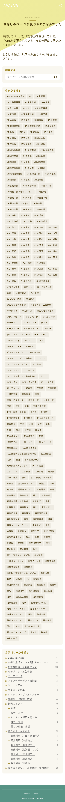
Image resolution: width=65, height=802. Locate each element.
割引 (18, 430)
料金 (35, 496)
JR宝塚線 (11, 144)
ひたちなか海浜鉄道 (16, 305)
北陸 (41, 436)
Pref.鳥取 (11, 281)
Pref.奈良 (52, 227)
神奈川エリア (35, 543)
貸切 (9, 591)
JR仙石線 (11, 120)
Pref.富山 (38, 233)
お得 (9, 293)
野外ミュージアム (15, 615)
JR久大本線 (12, 108)
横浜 (50, 519)
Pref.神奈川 (12, 263)
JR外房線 (48, 132)
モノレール (29, 370)
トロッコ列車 (13, 341)
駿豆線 (44, 632)
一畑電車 (28, 388)
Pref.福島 (11, 269)
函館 (48, 424)
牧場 (37, 537)
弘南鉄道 (11, 496)
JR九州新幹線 (40, 108)
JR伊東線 (25, 120)
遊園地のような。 (39, 603)
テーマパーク (40, 335)
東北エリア (47, 507)
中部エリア (33, 400)
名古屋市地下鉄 (29, 448)
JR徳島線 (27, 156)
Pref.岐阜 (25, 239)
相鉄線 (10, 543)
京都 (27, 406)
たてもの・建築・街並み (34, 717)
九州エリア (48, 400)
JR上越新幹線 (13, 102)
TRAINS (10, 5)
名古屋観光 (46, 454)
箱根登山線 (50, 561)
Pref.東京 (38, 251)
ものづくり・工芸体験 (40, 305)
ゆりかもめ (12, 311)
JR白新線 (38, 180)
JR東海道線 (50, 174)
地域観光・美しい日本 (17, 466)
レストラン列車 (29, 382)
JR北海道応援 (13, 126)
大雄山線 (39, 472)
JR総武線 (41, 192)
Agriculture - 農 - (15, 96)
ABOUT (37, 793)
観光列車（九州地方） (34, 745)
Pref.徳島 (38, 245)
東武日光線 (12, 513)
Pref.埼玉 (11, 227)
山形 (52, 484)
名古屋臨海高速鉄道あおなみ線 (21, 454)
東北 (35, 507)
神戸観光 (11, 549)
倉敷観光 (11, 424)
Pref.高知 (52, 275)
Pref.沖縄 (11, 257)
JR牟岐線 (25, 180)
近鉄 (9, 597)
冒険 (40, 424)
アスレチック (49, 317)
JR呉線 (10, 132)
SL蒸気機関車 (43, 281)
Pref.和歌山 (42, 221)
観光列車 (41, 585)
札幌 (47, 501)
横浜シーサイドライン (17, 525)
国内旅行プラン (32, 460)
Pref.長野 (11, 275)
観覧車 (53, 585)
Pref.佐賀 (25, 215)
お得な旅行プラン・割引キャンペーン (33, 662)
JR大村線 (11, 138)
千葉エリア (27, 442)
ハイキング (29, 341)
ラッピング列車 (33, 690)
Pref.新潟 (25, 251)
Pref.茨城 (38, 269)
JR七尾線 (40, 96)
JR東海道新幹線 (14, 174)
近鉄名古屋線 (22, 597)
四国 (18, 460)
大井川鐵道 (37, 466)
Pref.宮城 (11, 233)
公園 (31, 424)
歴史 (47, 525)
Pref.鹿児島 (26, 281)
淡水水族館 (49, 531)
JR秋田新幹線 (29, 186)
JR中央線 (45, 102)
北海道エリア (13, 436)
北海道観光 (29, 436)
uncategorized (33, 658)
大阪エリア (12, 472)
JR (30, 96)
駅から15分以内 (32, 626)
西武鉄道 (28, 585)
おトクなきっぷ (44, 287)
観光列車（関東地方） (34, 758)
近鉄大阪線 (38, 597)
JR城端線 (34, 132)
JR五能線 (11, 114)
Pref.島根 (11, 245)
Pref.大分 (25, 227)
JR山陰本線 (30, 150)
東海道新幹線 (13, 519)
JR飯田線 (37, 204)
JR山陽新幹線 (47, 150)
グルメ (44, 323)
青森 (18, 626)
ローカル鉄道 (47, 382)
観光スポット (33, 703)
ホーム (27, 793)
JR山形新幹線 (13, 150)
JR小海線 (40, 144)
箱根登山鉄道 (13, 567)
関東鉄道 (47, 621)
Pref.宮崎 (25, 233)
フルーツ (41, 358)
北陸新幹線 (12, 442)
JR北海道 (52, 120)
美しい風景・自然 (34, 726)
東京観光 (24, 507)
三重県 (40, 388)
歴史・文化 (34, 722)
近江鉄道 (48, 591)
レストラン (12, 382)
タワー (48, 329)
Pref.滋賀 (25, 257)
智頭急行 (36, 501)
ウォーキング (13, 323)
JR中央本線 (30, 102)
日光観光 (46, 496)
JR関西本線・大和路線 (18, 204)
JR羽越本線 (12, 198)
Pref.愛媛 (52, 245)
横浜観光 (36, 525)
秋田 (35, 549)
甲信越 (47, 537)
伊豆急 (33, 412)
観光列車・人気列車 (33, 731)
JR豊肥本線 (41, 198)
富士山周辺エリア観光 (41, 478)
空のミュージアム (15, 561)
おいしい (28, 287)
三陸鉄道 (52, 388)
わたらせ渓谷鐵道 (45, 311)
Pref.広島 (25, 245)
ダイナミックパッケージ (18, 335)
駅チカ (33, 632)
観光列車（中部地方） (34, 740)
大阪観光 (26, 472)
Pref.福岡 (40, 263)
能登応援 (45, 573)
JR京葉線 (42, 114)
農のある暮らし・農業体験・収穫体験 (33, 768)
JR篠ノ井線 (46, 186)
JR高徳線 (27, 209)
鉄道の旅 (41, 615)
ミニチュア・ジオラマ (17, 364)
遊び (24, 603)
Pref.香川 (38, 275)
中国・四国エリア (15, 400)
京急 (18, 406)
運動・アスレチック (16, 609)
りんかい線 (27, 311)
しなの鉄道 (21, 293)
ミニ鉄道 (36, 364)
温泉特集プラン (14, 537)
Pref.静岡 (25, 275)
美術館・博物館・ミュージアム (21, 573)
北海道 (38, 430)
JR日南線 (25, 162)
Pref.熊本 (38, 257)
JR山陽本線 (12, 156)
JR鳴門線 (40, 209)
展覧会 (42, 484)
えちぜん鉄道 (13, 287)
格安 (26, 519)
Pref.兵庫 (38, 215)
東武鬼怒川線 (41, 513)
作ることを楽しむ (45, 418)
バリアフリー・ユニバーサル (20, 347)
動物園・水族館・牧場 (33, 699)
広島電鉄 (41, 490)
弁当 (52, 490)
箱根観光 (28, 567)
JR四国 (22, 132)
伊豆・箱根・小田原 (16, 412)
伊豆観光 (28, 418)
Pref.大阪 (38, 227)
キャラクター (30, 323)
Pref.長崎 (52, 269)
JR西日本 (27, 198)
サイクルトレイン (32, 329)
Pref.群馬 (25, 269)
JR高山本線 (12, 209)
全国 (22, 424)
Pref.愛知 (11, 251)
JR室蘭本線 (26, 144)
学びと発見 (12, 478)
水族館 (10, 531)
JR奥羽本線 (39, 138)
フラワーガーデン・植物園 (19, 358)
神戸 (48, 543)
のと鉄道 (30, 299)
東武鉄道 (26, 513)
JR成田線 (40, 156)
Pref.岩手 (52, 239)
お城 (34, 708)
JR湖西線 (11, 180)
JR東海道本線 (33, 174)
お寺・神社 (34, 713)
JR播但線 (11, 162)
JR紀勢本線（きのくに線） (20, 192)
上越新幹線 (12, 394)
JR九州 (26, 108)
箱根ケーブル (34, 561)
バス (41, 341)
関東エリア (33, 621)
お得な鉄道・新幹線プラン (33, 667)
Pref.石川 (52, 257)
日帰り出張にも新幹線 (17, 501)
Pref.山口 (52, 233)
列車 (9, 430)
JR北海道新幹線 (32, 126)
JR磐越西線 (12, 186)
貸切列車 (20, 591)
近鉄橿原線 (12, 603)
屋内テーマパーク (26, 484)
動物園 (28, 430)
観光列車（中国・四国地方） (34, 735)
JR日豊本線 (39, 162)
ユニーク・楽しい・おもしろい (21, 376)
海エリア (35, 531)
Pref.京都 (11, 215)
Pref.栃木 (52, 251)
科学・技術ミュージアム (18, 555)
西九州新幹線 (13, 585)
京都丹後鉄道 (39, 406)
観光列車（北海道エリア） (34, 749)
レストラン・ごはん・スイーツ (33, 694)
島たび (10, 490)
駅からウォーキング (16, 632)
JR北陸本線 (50, 126)
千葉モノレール (44, 442)
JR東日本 (29, 168)
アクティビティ (14, 317)
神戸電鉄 (24, 549)
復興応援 (24, 496)
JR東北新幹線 (13, 168)
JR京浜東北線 (27, 114)
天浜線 (51, 472)
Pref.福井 (27, 263)
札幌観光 (11, 507)
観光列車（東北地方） (34, 754)
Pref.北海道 (12, 221)
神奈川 (21, 543)
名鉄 (9, 460)
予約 (9, 406)
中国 (37, 394)
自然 (9, 579)
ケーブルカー (13, 329)
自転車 (19, 579)
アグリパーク (32, 317)
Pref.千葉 (27, 221)
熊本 (28, 537)
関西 (9, 626)
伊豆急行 (45, 412)
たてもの (35, 293)
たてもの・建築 (14, 299)
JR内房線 (38, 120)
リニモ (44, 376)
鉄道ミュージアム (15, 621)
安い (24, 478)
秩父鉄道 (38, 555)
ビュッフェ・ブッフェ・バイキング (23, 352)
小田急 (10, 484)
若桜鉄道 (37, 579)
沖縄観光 (22, 531)
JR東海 (41, 168)
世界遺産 (26, 394)
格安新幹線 (38, 519)
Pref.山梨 (11, 239)
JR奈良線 (25, 138)
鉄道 (30, 615)
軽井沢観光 (34, 591)
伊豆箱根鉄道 (13, 418)
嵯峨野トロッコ (25, 490)
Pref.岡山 (38, 239)
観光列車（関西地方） (34, 763)
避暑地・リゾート (38, 609)
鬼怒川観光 (12, 638)
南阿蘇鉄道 (12, 448)
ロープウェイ (13, 388)
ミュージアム (13, 370)
